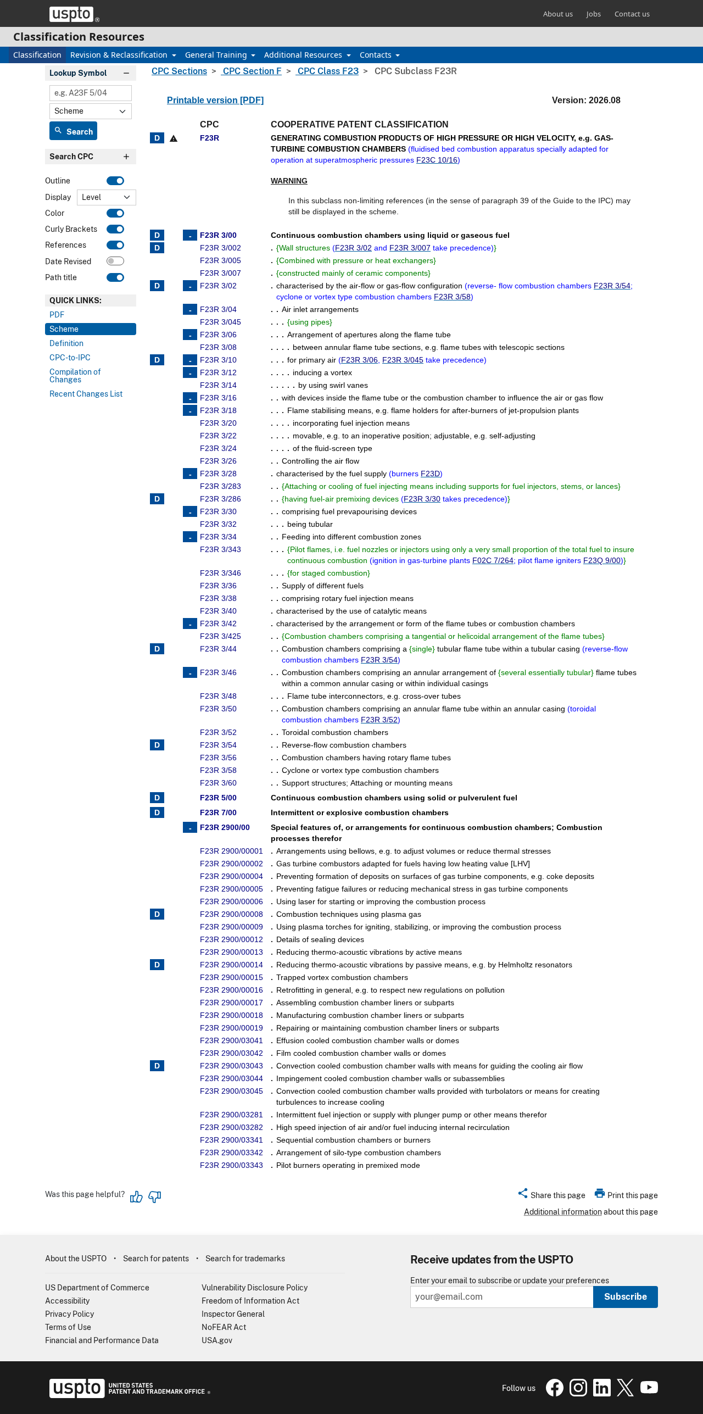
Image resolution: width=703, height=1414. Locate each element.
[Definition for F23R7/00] (157, 812)
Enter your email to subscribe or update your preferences (509, 1281)
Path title (61, 277)
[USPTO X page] (624, 1393)
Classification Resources (78, 36)
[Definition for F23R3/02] (157, 285)
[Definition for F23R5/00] (157, 797)
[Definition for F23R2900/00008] (157, 914)
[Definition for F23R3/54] (157, 745)
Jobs (594, 14)
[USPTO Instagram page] (577, 1393)
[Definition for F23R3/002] (157, 247)
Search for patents (156, 1258)
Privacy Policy (69, 1314)
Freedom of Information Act (250, 1300)
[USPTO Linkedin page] (600, 1393)
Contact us (632, 14)
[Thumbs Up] (136, 1197)
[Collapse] (190, 235)
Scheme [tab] (64, 329)
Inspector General (233, 1314)
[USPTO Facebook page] (553, 1393)
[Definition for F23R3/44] (157, 648)
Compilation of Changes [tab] (75, 376)
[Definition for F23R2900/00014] (157, 964)
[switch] (115, 180)
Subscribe (625, 1296)
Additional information (563, 1211)
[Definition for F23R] (157, 137)
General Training (217, 54)
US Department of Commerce (97, 1287)
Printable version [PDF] (215, 100)
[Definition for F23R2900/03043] (157, 1065)
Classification (37, 54)
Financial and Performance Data (102, 1340)
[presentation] (90, 300)
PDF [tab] (56, 314)
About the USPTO (76, 1258)
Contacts (377, 54)
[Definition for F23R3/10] (157, 359)
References (65, 245)
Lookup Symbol (78, 73)
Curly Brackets (71, 229)
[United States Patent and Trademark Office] (74, 14)
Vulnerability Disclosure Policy (255, 1287)
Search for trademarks (245, 1258)
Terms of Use (68, 1327)
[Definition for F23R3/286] (157, 498)
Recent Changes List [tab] (85, 393)
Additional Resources (304, 54)
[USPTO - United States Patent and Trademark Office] (127, 1395)
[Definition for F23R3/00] (157, 235)
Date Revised (68, 261)
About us (558, 14)
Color (54, 213)
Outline (57, 181)
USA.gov (217, 1340)
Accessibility (67, 1300)
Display (58, 197)
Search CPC (71, 157)
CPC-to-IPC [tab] (70, 357)
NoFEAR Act (224, 1327)
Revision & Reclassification (120, 54)
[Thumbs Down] (154, 1197)
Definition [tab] (66, 343)
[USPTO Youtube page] (647, 1393)
